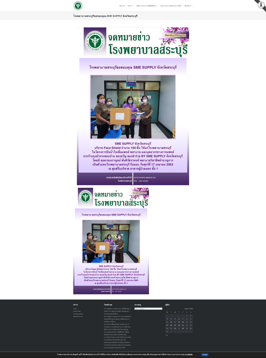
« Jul (166, 335)
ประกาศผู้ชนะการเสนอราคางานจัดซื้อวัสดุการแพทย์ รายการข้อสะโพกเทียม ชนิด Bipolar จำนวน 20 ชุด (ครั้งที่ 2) (117, 311)
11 (171, 322)
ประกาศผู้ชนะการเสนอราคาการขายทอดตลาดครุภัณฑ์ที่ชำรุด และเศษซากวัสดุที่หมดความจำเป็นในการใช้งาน (117, 319)
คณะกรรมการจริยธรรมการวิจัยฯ (171, 6)
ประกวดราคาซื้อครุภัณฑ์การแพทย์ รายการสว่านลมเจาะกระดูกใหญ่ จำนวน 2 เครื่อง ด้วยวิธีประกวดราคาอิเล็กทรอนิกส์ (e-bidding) (117, 326)
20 (179, 325)
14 (183, 322)
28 (183, 328)
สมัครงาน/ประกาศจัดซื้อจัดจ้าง (146, 6)
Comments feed (78, 314)
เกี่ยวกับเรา (187, 6)
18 (171, 325)
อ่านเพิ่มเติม (189, 355)
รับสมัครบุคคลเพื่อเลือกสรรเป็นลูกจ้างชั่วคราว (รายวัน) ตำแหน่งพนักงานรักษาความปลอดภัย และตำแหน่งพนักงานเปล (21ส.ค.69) (117, 345)
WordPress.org (78, 316)
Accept (205, 355)
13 (179, 322)
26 (175, 328)
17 (167, 325)
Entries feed (76, 311)
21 (183, 325)
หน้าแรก (122, 6)
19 (175, 325)
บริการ (130, 6)
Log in (75, 308)
